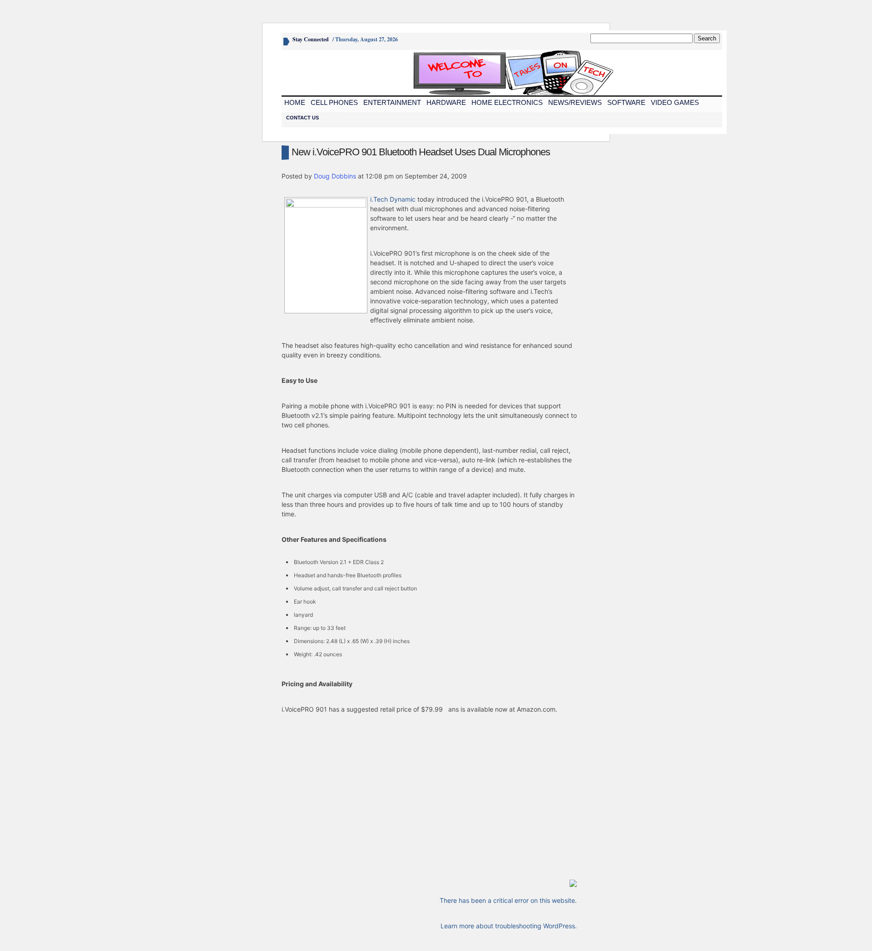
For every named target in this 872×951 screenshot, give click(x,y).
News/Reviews (575, 102)
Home (294, 102)
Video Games (675, 102)
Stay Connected (310, 39)
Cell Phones (334, 102)
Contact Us (302, 117)
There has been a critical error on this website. (508, 900)
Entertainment (392, 102)
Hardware (446, 102)
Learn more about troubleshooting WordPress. (509, 926)
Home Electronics (507, 102)
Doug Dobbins (335, 176)
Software (626, 102)
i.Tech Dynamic (393, 199)
